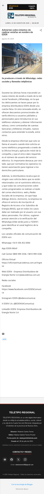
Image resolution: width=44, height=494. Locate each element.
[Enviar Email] (4, 459)
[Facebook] (11, 459)
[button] (40, 30)
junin (4, 339)
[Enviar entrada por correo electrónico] (3, 335)
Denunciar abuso (22, 489)
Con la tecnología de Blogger (22, 484)
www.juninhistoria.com (28, 438)
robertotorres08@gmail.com (24, 465)
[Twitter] (18, 459)
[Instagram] (25, 459)
